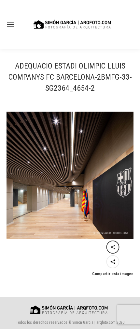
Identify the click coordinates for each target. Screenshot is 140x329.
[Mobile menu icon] (10, 24)
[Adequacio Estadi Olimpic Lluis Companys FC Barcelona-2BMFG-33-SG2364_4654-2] (70, 175)
